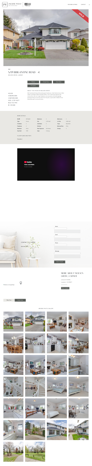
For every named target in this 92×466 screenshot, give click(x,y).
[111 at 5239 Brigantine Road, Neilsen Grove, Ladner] (57, 364)
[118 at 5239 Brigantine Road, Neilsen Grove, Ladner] (35, 408)
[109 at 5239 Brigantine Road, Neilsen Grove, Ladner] (13, 364)
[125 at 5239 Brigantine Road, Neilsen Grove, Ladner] (13, 451)
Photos (33, 82)
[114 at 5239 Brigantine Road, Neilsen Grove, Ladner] (35, 386)
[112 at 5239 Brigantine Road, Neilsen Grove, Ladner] (79, 364)
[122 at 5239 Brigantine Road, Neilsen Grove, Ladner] (35, 430)
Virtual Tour (46, 82)
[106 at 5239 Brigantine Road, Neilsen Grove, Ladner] (35, 343)
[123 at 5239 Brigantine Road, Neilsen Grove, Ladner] (57, 430)
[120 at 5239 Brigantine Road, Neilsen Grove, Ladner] (79, 408)
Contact (83, 4)
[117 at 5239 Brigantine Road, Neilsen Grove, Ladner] (13, 408)
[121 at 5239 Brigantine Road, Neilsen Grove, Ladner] (13, 430)
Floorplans (33, 85)
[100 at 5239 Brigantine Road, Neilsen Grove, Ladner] (13, 321)
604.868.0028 (24, 246)
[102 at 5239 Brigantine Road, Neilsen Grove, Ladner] (35, 321)
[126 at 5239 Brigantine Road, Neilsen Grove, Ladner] (35, 451)
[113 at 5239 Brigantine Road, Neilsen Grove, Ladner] (13, 386)
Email (56, 234)
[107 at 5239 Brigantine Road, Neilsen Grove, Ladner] (57, 343)
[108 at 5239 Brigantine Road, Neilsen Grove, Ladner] (79, 343)
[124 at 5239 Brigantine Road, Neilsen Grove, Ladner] (79, 430)
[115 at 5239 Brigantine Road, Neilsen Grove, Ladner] (57, 386)
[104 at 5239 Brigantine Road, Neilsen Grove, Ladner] (79, 321)
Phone (56, 243)
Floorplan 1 (19, 139)
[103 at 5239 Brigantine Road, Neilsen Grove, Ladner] (57, 321)
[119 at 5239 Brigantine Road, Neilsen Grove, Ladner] (57, 408)
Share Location (65, 288)
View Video (58, 82)
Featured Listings (72, 4)
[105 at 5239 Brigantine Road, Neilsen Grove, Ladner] (13, 343)
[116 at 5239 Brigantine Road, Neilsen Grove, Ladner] (79, 386)
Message (57, 251)
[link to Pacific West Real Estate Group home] (16, 4)
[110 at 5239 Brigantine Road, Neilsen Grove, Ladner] (35, 364)
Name (56, 226)
